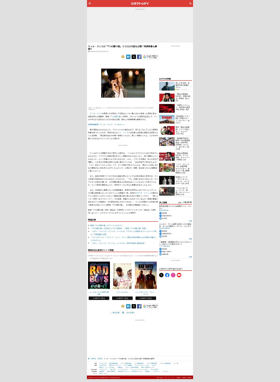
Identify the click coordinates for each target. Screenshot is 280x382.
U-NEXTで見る (99, 298)
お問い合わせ (160, 377)
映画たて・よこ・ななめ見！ (107, 367)
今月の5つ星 (102, 365)
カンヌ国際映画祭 (139, 363)
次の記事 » (131, 312)
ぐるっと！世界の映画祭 (131, 367)
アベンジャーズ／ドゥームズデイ (139, 369)
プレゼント (166, 371)
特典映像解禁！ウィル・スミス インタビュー (106, 124)
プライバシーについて (169, 377)
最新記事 (101, 371)
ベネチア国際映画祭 (151, 363)
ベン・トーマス (124, 132)
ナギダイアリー (103, 369)
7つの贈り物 (116, 116)
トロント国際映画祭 (125, 363)
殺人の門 (112, 369)
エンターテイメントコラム (142, 365)
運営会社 (190, 377)
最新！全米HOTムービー (148, 367)
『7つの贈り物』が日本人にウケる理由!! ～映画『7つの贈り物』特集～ (119, 228)
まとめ (153, 365)
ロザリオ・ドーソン (143, 193)
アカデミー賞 (103, 363)
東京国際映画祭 (113, 363)
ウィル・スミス (96, 113)
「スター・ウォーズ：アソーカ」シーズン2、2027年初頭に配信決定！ (118, 243)
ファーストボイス (123, 369)
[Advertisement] (140, 26)
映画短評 (147, 371)
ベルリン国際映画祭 (165, 363)
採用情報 (184, 377)
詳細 (190, 221)
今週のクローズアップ (115, 365)
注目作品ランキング (137, 371)
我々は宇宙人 (154, 369)
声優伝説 (120, 367)
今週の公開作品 (111, 371)
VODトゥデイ (103, 373)
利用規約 (178, 377)
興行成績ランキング (123, 371)
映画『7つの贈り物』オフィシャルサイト (106, 225)
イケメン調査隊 (127, 365)
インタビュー (156, 371)
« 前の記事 (115, 312)
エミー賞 (175, 363)
